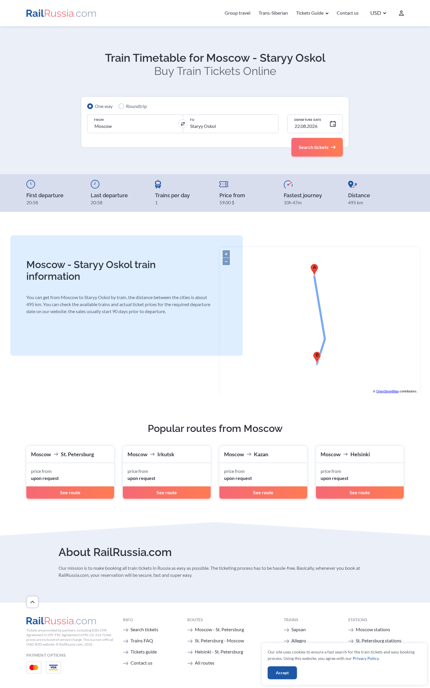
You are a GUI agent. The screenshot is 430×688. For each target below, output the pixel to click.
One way (104, 106)
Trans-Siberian (273, 13)
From (99, 119)
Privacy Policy (366, 658)
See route (70, 492)
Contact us (348, 13)
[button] (378, 13)
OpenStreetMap (387, 391)
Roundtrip (136, 106)
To (192, 119)
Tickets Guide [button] (310, 13)
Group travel (237, 13)
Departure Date (307, 119)
